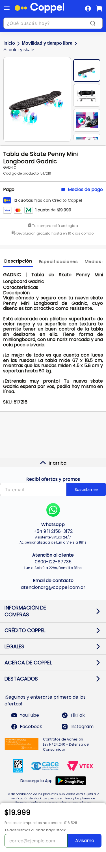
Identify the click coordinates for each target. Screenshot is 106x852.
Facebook (31, 726)
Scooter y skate (18, 49)
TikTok (77, 715)
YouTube (29, 715)
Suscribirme (86, 489)
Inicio (9, 43)
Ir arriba (57, 463)
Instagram (82, 726)
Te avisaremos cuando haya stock (35, 830)
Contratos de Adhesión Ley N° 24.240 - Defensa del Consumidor (66, 744)
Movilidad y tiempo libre (47, 43)
